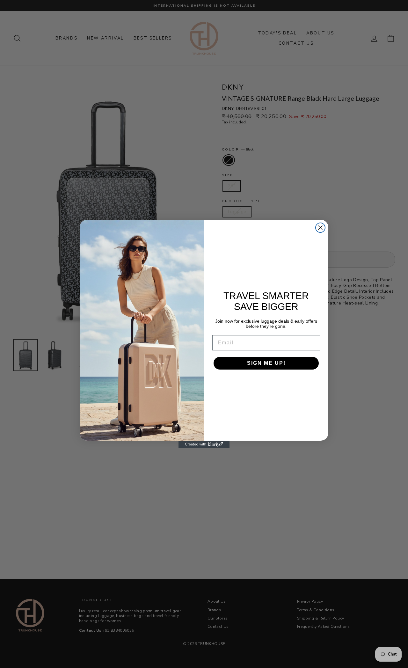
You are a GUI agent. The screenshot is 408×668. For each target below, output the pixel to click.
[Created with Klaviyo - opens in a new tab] (203, 444)
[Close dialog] (320, 227)
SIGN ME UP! (266, 363)
